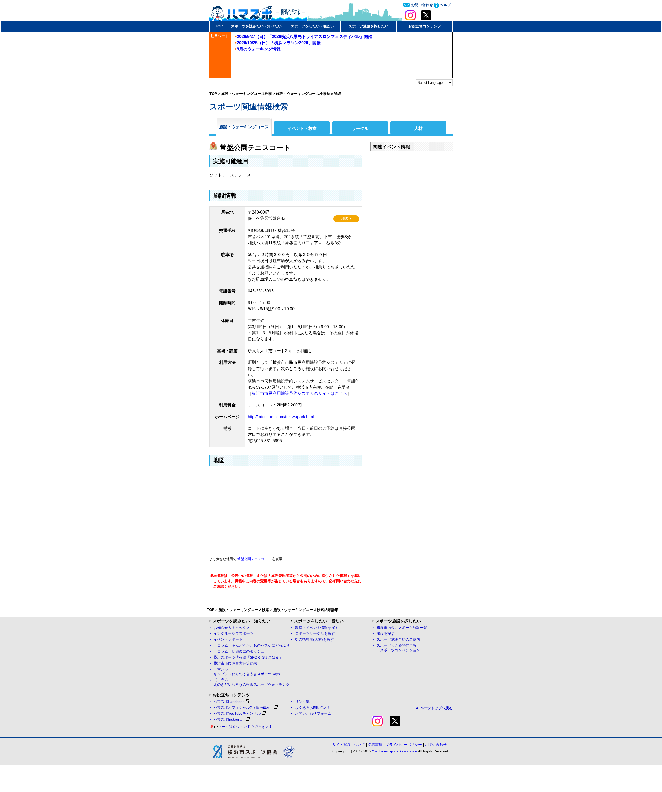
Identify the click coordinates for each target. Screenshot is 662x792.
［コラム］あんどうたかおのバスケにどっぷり (252, 645)
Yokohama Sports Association (394, 751)
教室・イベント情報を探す (316, 628)
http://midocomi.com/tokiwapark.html (281, 416)
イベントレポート (228, 640)
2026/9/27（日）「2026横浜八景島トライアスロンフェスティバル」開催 (304, 36)
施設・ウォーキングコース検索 (246, 94)
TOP (219, 26)
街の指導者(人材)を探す (314, 640)
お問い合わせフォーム (313, 713)
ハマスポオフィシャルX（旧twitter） (243, 708)
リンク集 (302, 702)
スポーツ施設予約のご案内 (398, 640)
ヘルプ (445, 5)
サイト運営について (348, 745)
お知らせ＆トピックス (232, 628)
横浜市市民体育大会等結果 (235, 663)
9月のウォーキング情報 (259, 49)
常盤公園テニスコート (254, 559)
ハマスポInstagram (229, 719)
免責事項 (375, 745)
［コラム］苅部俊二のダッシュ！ (241, 651)
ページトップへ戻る (436, 708)
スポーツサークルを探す (315, 634)
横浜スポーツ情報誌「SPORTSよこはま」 (248, 657)
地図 (345, 219)
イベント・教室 (302, 128)
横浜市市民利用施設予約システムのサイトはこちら (299, 393)
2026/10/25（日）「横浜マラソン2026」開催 (279, 43)
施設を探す (386, 634)
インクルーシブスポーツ (233, 634)
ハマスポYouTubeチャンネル (237, 713)
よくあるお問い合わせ (313, 708)
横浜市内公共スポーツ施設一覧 (402, 628)
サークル (360, 128)
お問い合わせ (421, 5)
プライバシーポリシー (404, 745)
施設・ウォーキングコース (244, 127)
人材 (418, 128)
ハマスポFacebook (229, 702)
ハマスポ (258, 12)
